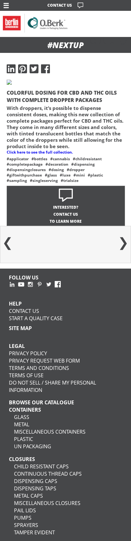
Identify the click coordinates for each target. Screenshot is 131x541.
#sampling (17, 180)
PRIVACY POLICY (28, 353)
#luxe (65, 175)
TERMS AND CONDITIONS (39, 367)
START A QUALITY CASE (36, 318)
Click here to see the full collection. (40, 152)
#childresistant (87, 159)
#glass (51, 175)
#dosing (56, 169)
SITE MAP (20, 328)
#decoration (56, 164)
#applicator (18, 159)
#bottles (39, 159)
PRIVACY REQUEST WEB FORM (44, 360)
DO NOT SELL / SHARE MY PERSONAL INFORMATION (52, 386)
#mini (79, 175)
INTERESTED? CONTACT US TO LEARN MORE (66, 214)
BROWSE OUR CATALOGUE (41, 402)
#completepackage (25, 164)
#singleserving (44, 180)
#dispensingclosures (26, 169)
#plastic (95, 175)
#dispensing (83, 164)
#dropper (76, 169)
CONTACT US (59, 5)
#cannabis (60, 159)
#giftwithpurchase (24, 175)
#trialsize (70, 180)
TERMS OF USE (26, 375)
